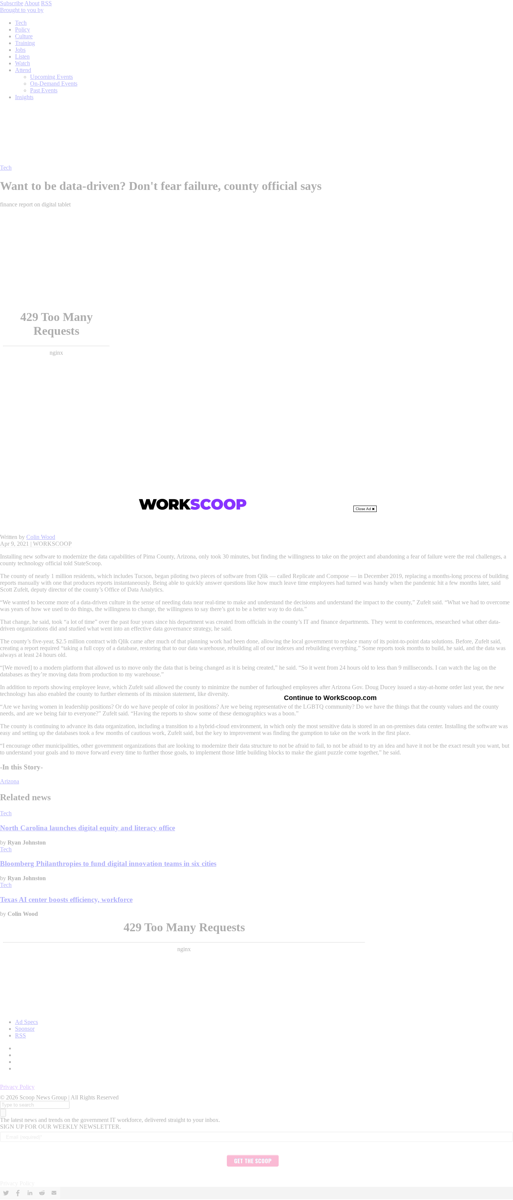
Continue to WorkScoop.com (330, 698)
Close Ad (364, 509)
